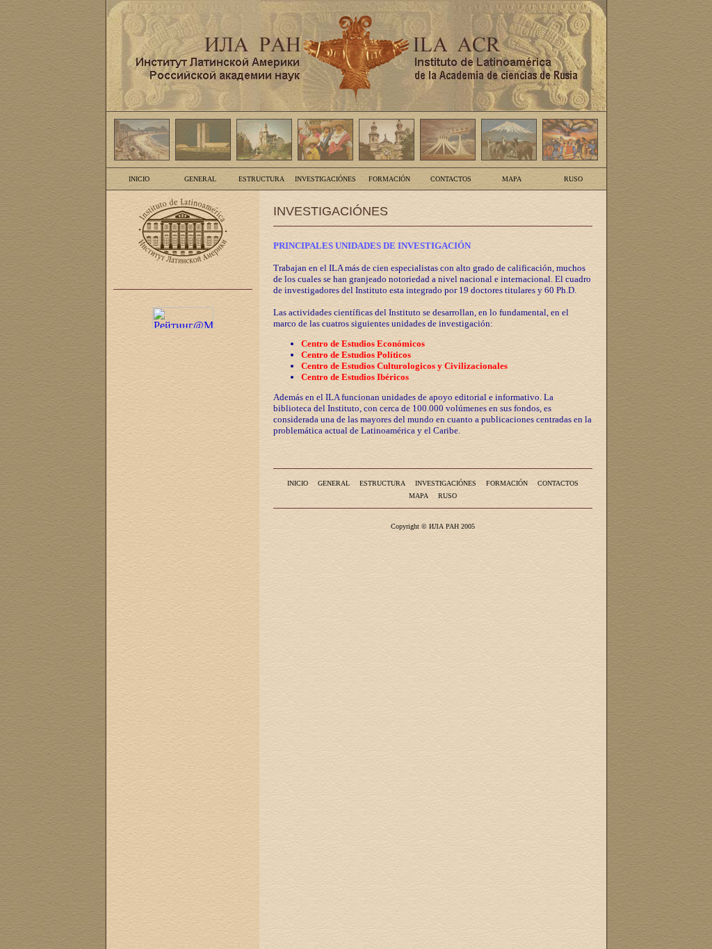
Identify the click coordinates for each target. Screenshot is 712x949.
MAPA (511, 179)
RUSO (573, 179)
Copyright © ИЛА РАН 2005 (433, 526)
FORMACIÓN (389, 179)
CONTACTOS (450, 179)
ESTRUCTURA (261, 179)
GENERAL (200, 179)
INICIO (139, 179)
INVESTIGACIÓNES (325, 179)
